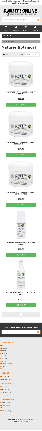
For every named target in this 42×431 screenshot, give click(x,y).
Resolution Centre (7, 379)
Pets (3, 345)
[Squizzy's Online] (21, 12)
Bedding (4, 348)
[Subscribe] (37, 332)
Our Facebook (6, 392)
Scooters (4, 358)
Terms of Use (6, 402)
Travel (3, 366)
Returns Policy (6, 408)
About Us (4, 386)
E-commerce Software (19, 423)
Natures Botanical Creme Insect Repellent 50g (20, 193)
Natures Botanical (13, 41)
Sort (22, 54)
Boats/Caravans (7, 363)
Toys (3, 369)
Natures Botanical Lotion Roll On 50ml (21, 243)
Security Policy (6, 411)
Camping (4, 361)
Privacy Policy (6, 405)
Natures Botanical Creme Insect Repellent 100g (20, 93)
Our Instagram (6, 395)
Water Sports (6, 353)
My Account (5, 376)
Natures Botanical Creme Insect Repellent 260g (20, 143)
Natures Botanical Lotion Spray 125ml (21, 293)
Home (5, 41)
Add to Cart (21, 105)
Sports (4, 350)
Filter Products (8, 36)
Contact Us (5, 389)
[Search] (38, 19)
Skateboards (6, 356)
